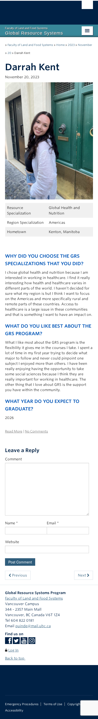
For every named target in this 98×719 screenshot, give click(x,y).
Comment (13, 459)
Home (60, 45)
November (85, 45)
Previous (19, 575)
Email (53, 523)
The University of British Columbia (36, 10)
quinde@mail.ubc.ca (33, 626)
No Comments (36, 431)
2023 (71, 45)
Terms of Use (52, 704)
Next (82, 575)
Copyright (74, 704)
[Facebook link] (8, 642)
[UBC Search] (87, 6)
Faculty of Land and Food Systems (30, 45)
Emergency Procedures (21, 704)
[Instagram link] (31, 642)
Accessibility (14, 710)
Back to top (15, 658)
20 (9, 53)
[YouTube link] (24, 642)
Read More (13, 431)
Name (11, 523)
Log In (13, 650)
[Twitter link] (16, 642)
